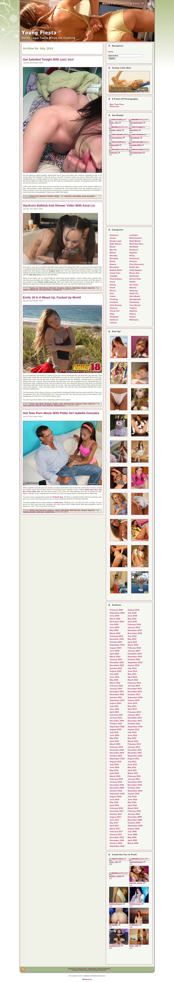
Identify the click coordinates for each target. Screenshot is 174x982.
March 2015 (133, 645)
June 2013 (132, 703)
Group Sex (114, 311)
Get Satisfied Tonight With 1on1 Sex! (48, 59)
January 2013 (134, 715)
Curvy (112, 282)
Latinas (57, 510)
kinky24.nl (68, 196)
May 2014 (132, 674)
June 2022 (114, 677)
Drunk (112, 287)
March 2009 (133, 843)
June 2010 (132, 799)
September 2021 (117, 700)
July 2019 (114, 764)
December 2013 (135, 688)
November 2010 (135, 785)
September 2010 (135, 791)
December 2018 (117, 785)
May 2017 (114, 823)
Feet (112, 293)
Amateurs (114, 235)
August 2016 (133, 610)
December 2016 (117, 837)
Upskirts (133, 311)
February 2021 (116, 715)
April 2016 (132, 621)
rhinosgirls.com (59, 405)
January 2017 (116, 834)
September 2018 (117, 794)
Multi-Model (76, 288)
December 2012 (135, 718)
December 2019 (117, 750)
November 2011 (135, 753)
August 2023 (115, 648)
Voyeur (132, 317)
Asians (113, 238)
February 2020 (116, 747)
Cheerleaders (116, 279)
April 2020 (114, 741)
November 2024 (117, 621)
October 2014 (134, 659)
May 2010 (132, 802)
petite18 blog (50, 512)
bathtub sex (34, 289)
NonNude (133, 247)
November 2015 (135, 633)
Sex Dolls (133, 285)
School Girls (135, 279)
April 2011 (132, 770)
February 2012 (134, 744)
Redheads (134, 276)
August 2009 (133, 829)
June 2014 (132, 671)
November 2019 (117, 753)
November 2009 (135, 820)
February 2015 (134, 648)
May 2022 (114, 680)
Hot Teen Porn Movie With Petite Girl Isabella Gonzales (61, 413)
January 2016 (134, 627)
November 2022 (117, 665)
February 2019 (116, 779)
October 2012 (134, 724)
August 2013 (133, 700)
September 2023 (117, 645)
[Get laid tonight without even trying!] (129, 81)
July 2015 (132, 636)
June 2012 (132, 735)
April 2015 (132, 642)
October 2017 (116, 814)
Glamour (114, 308)
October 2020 (116, 724)
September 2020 (117, 727)
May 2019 (114, 770)
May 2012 (132, 738)
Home (110, 52)
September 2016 (117, 846)
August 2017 (115, 817)
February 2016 (134, 624)
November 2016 (117, 840)
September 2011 (135, 756)
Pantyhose (134, 258)
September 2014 (135, 662)
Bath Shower (44, 288)
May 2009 (132, 837)
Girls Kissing (116, 305)
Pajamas (133, 252)
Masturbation (135, 238)
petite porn (59, 502)
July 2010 (132, 796)
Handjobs (114, 317)
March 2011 (133, 773)
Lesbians (133, 235)
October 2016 (116, 843)
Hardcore (68, 288)
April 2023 (114, 654)
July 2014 (132, 668)
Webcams (133, 320)
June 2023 (114, 651)
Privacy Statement (103, 968)
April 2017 (114, 826)
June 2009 (132, 834)
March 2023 (115, 656)
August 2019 (115, 762)
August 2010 (133, 794)
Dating (113, 285)
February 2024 (116, 636)
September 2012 (135, 727)
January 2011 (134, 779)
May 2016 (132, 619)
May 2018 (114, 802)
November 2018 (117, 788)
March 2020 (115, 744)
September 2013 (135, 697)
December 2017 (117, 811)
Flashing (50, 196)
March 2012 (133, 741)
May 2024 (114, 630)
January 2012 (134, 747)
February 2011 (134, 776)
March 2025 (115, 619)
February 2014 (134, 683)
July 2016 (132, 613)
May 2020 (114, 738)
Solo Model (134, 296)
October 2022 (116, 668)
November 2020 (117, 721)
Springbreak (135, 299)
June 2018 (114, 799)
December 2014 (135, 654)
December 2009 (135, 817)
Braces (113, 264)
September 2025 (117, 613)
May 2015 (132, 639)
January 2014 (134, 686)
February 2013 (134, 712)
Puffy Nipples (135, 270)
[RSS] (22, 969)
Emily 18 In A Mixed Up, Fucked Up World (52, 297)
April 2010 (132, 805)
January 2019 (116, 782)
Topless (133, 308)
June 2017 (114, 820)
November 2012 (135, 721)
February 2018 (116, 808)
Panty (85, 403)
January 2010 (134, 814)
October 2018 (116, 791)
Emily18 (38, 405)
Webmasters (87, 979)
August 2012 (133, 729)
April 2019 (114, 773)
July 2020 (114, 732)
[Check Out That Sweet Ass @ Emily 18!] (87, 41)
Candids (113, 276)
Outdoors (79, 403)
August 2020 (115, 729)
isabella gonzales (29, 512)
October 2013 (134, 694)
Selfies (56, 196)
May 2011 (132, 767)
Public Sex (134, 267)
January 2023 (116, 659)
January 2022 (116, 688)
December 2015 (135, 630)
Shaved (84, 288)
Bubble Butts (116, 270)
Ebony (113, 290)
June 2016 (132, 616)
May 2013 (132, 706)
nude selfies (76, 196)
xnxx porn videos (45, 289)
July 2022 (114, 674)
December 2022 (117, 662)
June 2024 (114, 627)
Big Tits (113, 250)
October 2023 (116, 642)
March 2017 (115, 829)
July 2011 (132, 762)
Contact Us (72, 968)
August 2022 (115, 671)
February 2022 (116, 686)
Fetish (113, 296)
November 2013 (135, 691)
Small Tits (91, 288)
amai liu (26, 289)
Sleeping (133, 290)
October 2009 (134, 823)
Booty (112, 261)
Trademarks (92, 968)
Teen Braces (135, 305)
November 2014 (135, 656)
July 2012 (132, 732)
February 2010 (134, 811)
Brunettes (42, 196)
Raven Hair (134, 273)
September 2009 (135, 826)
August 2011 (133, 759)
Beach (41, 403)
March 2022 (115, 683)
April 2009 (132, 840)
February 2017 (116, 831)
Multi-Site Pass (69, 403)
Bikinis (113, 252)
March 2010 (133, 808)
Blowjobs (52, 288)
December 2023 (117, 639)
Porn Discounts (136, 264)
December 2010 (135, 782)
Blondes (113, 255)
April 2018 (114, 805)
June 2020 (114, 735)
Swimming (134, 302)
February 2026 (116, 610)
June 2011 (132, 764)
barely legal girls (29, 405)
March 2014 (133, 680)
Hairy (61, 403)
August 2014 (133, 665)
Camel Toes (115, 273)
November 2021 (117, 694)
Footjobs (114, 302)
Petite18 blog (58, 497)
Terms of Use (82, 968)
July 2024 (114, 624)
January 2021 (116, 718)
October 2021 (116, 697)
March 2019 (115, 776)
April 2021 (114, 712)
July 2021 (114, 706)
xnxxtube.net (57, 289)
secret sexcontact (88, 196)
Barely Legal (34, 196)
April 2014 (132, 677)
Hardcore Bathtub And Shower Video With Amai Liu (59, 205)
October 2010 (134, 788)
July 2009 (132, 831)
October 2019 (116, 756)
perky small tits (47, 405)
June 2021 (114, 709)
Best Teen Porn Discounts (117, 105)
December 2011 (135, 750)
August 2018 (115, 796)
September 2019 (117, 759)
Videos (132, 314)
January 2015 (134, 651)
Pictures (133, 261)
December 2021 (117, 691)
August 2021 (115, 703)
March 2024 (115, 633)
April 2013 (132, 709)
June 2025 (114, 616)
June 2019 (114, 767)
